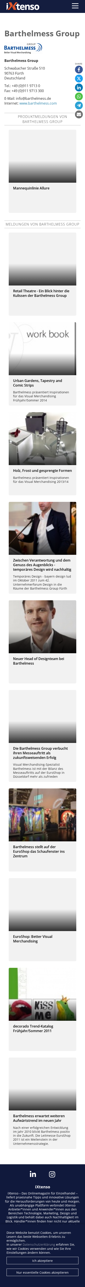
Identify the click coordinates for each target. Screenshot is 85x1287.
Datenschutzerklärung (39, 1244)
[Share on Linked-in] (79, 87)
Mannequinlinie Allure (31, 188)
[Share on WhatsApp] (79, 96)
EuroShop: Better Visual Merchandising (32, 939)
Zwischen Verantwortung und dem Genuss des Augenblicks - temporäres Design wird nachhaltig (42, 565)
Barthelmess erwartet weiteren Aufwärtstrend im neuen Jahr (39, 1118)
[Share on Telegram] (79, 105)
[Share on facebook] (79, 70)
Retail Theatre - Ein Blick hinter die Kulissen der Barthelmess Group (41, 293)
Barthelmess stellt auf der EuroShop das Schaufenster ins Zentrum (39, 851)
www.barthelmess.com (38, 103)
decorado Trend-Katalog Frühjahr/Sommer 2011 (33, 1028)
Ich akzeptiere (42, 1261)
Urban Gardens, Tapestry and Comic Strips (37, 383)
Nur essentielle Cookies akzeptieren (42, 1272)
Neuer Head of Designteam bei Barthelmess (38, 661)
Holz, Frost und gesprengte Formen (42, 470)
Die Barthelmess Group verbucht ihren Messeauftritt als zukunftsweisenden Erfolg (40, 753)
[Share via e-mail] (79, 114)
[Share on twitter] (79, 78)
